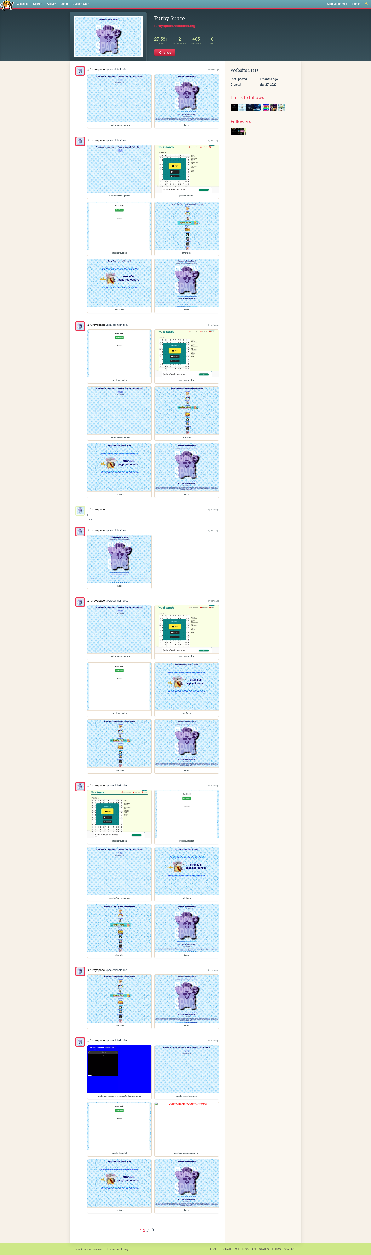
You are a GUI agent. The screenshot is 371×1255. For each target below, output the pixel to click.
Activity (51, 4)
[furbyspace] (80, 71)
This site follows (247, 97)
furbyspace (97, 69)
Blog (245, 1249)
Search (37, 4)
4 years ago (213, 69)
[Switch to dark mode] (367, 4)
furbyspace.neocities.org (174, 25)
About (214, 1249)
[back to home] (7, 5)
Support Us (79, 4)
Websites (22, 4)
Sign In (356, 4)
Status (264, 1249)
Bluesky (123, 1249)
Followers (241, 121)
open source (96, 1249)
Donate (227, 1249)
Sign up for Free (337, 4)
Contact (290, 1249)
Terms (276, 1249)
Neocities (80, 1249)
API (254, 1249)
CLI (237, 1249)
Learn (64, 4)
